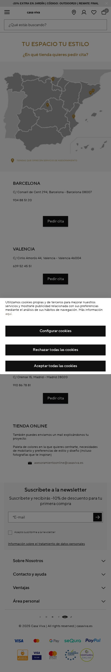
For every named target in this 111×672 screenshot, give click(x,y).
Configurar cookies (55, 331)
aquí (8, 314)
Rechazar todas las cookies (55, 349)
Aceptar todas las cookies (55, 366)
